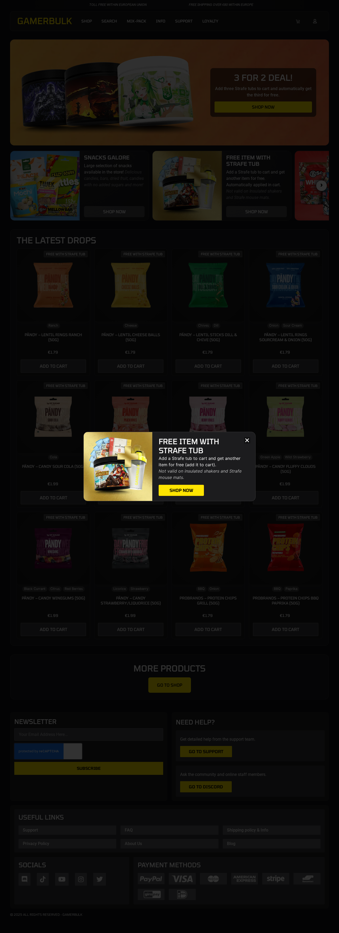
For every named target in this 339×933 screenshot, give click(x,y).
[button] (247, 440)
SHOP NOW (181, 490)
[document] (169, 466)
